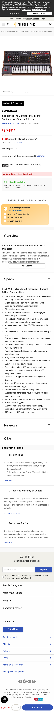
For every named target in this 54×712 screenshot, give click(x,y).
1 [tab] (24, 92)
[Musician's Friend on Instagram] (34, 681)
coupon (36, 19)
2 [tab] (25, 92)
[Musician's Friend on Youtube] (29, 681)
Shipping (7, 644)
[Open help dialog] (4, 699)
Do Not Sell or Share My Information (18, 690)
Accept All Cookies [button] (39, 14)
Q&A (17, 123)
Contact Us (8, 543)
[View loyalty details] (40, 165)
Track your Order (10, 637)
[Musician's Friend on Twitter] (24, 681)
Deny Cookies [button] (14, 14)
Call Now (14, 629)
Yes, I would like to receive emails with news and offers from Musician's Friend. (26, 576)
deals (28, 19)
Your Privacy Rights (43, 692)
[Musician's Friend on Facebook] (20, 681)
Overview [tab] (11, 236)
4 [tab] (29, 92)
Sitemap (26, 695)
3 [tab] (27, 92)
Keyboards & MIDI (12, 32)
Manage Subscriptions (13, 671)
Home (2, 32)
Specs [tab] (9, 279)
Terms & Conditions (27, 692)
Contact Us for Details (12, 513)
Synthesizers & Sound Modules (31, 32)
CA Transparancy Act (13, 695)
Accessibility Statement (39, 695)
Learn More (8, 481)
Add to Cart (37, 707)
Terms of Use (26, 10)
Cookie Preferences (39, 10)
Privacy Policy (17, 4)
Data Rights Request (40, 690)
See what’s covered (15, 210)
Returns (6, 651)
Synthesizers (48, 32)
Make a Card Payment (13, 665)
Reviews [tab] (10, 425)
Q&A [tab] (7, 439)
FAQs (5, 658)
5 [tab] (31, 92)
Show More (27, 266)
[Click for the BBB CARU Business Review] (38, 699)
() (8, 123)
